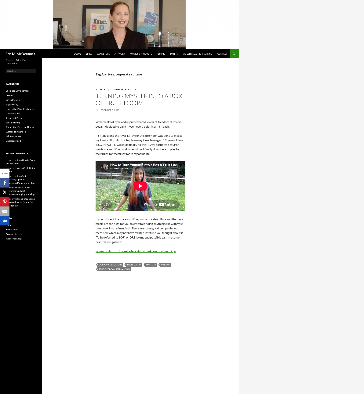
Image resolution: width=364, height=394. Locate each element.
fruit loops (134, 264)
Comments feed (14, 234)
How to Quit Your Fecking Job (116, 89)
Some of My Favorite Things (20, 127)
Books (77, 54)
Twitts (174, 54)
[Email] (4, 211)
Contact (222, 54)
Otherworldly (13, 113)
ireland (165, 264)
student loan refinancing (114, 269)
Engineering (12, 104)
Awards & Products (141, 54)
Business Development (17, 90)
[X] (4, 192)
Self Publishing (13, 122)
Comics (9, 95)
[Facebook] (4, 183)
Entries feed (12, 229)
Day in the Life (13, 99)
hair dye (151, 264)
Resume (161, 54)
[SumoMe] (4, 220)
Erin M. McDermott (20, 54)
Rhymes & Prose (14, 118)
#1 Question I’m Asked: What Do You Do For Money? (20, 202)
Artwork (120, 54)
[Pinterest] (4, 201)
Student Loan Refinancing (197, 54)
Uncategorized (13, 140)
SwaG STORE (103, 54)
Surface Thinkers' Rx (16, 131)
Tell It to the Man (14, 136)
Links (89, 54)
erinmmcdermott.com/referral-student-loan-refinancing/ (136, 251)
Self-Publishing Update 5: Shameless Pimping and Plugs (20, 179)
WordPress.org (13, 238)
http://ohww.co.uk (15, 187)
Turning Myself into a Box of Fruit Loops (139, 99)
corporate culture (110, 264)
